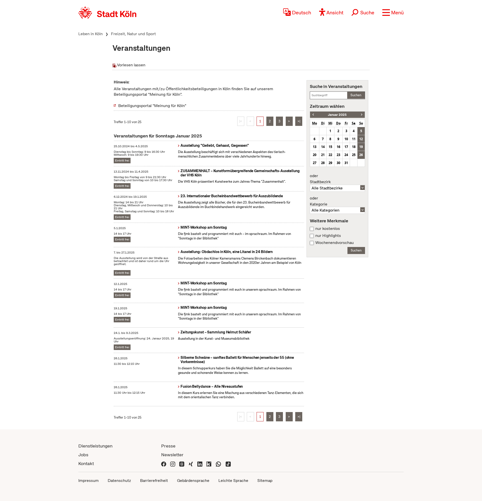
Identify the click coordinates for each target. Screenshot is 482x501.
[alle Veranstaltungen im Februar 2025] (361, 115)
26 (361, 155)
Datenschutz (119, 480)
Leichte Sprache (233, 480)
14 (323, 146)
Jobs (83, 455)
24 (346, 155)
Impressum (88, 480)
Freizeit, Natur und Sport (133, 33)
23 (338, 155)
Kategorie (318, 201)
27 (314, 163)
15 (330, 146)
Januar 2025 (337, 115)
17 (346, 146)
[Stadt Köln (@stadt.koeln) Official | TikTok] (228, 463)
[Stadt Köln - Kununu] (208, 463)
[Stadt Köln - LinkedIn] (199, 463)
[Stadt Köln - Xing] (190, 463)
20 (314, 155)
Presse (168, 446)
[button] (393, 12)
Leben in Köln (90, 33)
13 (314, 146)
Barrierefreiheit (154, 480)
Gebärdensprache (193, 480)
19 (361, 146)
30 (338, 163)
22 (330, 155)
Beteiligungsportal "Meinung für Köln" (152, 105)
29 (330, 163)
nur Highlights (328, 236)
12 (361, 139)
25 (353, 155)
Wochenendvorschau (334, 243)
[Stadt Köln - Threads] (181, 463)
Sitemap (264, 480)
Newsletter (172, 455)
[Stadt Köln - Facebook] (163, 463)
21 (323, 155)
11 (353, 139)
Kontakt (86, 463)
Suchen (355, 95)
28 (323, 163)
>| (298, 121)
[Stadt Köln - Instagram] (172, 463)
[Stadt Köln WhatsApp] (218, 463)
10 (346, 139)
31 (346, 163)
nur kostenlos (327, 229)
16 (338, 146)
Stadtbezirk (320, 178)
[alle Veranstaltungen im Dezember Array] (313, 115)
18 (353, 146)
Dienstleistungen (95, 446)
